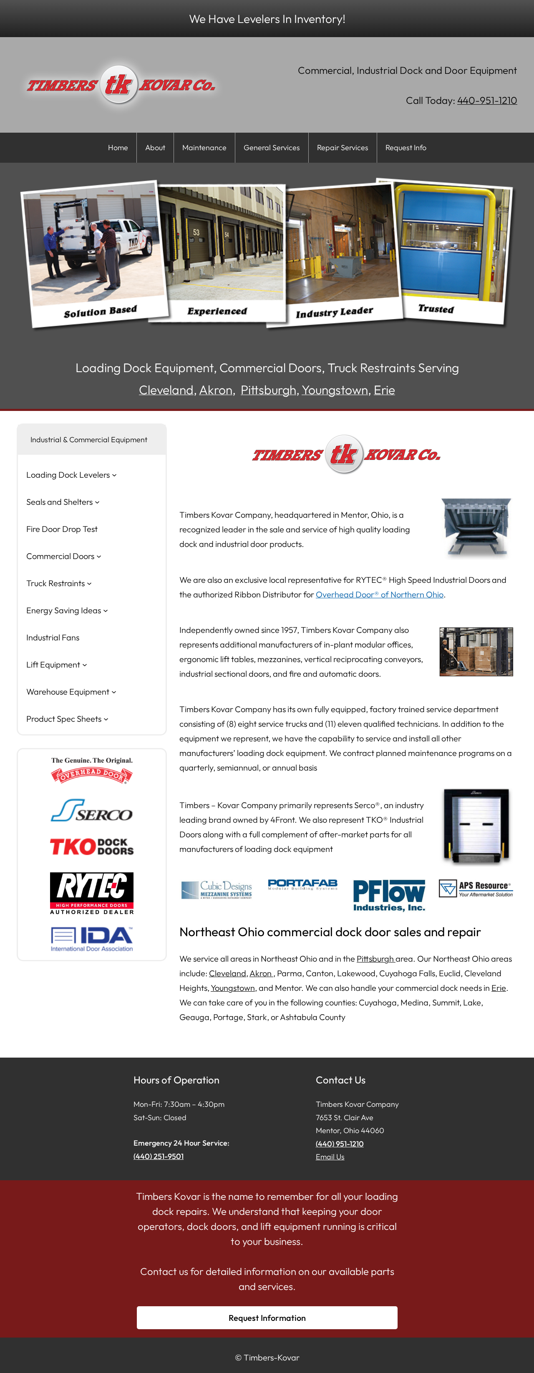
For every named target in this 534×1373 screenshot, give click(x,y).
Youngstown (335, 390)
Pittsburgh (268, 390)
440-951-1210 (487, 100)
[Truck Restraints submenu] (89, 582)
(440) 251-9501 (159, 1156)
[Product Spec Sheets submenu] (105, 718)
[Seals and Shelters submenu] (97, 501)
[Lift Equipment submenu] (84, 664)
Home (118, 147)
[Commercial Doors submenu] (98, 555)
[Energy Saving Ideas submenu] (105, 609)
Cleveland (166, 390)
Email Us (330, 1156)
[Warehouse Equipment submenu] (113, 691)
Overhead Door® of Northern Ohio (379, 594)
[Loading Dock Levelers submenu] (114, 474)
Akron (215, 390)
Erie (384, 390)
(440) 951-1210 (340, 1144)
